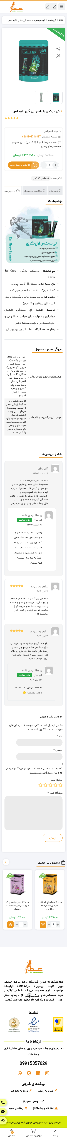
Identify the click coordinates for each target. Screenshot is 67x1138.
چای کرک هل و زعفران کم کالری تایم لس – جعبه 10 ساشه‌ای (17, 904)
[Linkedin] (38, 1073)
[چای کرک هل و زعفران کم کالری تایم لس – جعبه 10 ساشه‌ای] (17, 885)
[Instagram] (47, 1073)
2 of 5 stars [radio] (55, 785)
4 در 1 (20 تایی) (34, 142)
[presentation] (6, 862)
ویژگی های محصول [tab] (33, 191)
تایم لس (48, 131)
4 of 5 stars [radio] (45, 785)
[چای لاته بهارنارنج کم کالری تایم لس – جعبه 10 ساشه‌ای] (50, 885)
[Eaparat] (29, 1073)
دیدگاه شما (55, 793)
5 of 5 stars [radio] (40, 785)
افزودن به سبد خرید (20, 165)
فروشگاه (52, 20)
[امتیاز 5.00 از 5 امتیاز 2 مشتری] (11, 118)
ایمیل (58, 750)
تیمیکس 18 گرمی (41, 178)
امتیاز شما (57, 780)
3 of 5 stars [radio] (50, 785)
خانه (61, 20)
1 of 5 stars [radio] (60, 785)
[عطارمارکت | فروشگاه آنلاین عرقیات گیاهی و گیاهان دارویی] (16, 6)
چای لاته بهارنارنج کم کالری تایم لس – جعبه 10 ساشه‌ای (50, 904)
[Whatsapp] (20, 1073)
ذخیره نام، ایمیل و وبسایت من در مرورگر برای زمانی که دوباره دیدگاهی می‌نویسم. (34, 770)
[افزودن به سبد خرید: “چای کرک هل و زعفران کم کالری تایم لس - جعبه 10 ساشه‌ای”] (10, 924)
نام (60, 736)
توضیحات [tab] (53, 191)
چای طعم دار (18, 142)
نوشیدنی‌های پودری (51, 146)
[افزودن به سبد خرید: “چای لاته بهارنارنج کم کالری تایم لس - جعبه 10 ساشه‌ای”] (43, 924)
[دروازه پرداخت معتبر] (58, 1024)
